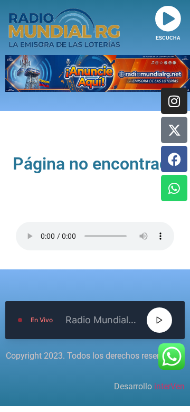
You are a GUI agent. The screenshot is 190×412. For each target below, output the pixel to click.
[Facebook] (174, 159)
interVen (169, 386)
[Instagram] (174, 101)
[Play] (159, 320)
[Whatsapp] (174, 188)
